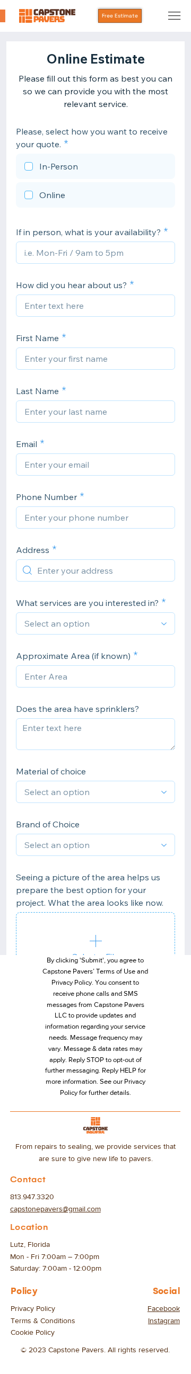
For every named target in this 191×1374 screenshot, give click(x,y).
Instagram (164, 1320)
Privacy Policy (33, 1308)
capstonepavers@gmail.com (55, 1209)
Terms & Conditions (43, 1320)
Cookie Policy (33, 1332)
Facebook (163, 1308)
